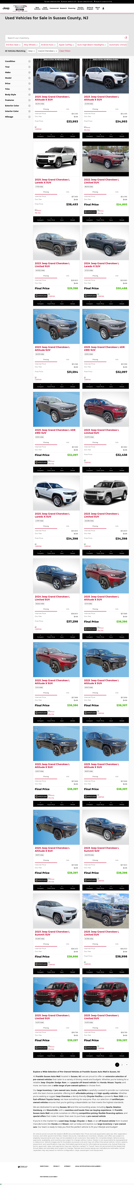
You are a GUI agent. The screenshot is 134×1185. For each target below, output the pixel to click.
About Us (97, 8)
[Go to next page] (127, 1065)
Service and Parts (80, 8)
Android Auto (48, 45)
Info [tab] (67, 109)
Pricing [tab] (46, 109)
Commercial (54, 8)
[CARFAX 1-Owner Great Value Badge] (52, 295)
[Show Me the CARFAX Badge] (52, 712)
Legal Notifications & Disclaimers (87, 1166)
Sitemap (67, 1166)
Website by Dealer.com (22, 1167)
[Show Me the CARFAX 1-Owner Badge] (88, 128)
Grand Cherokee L (46, 51)
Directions (44, 1166)
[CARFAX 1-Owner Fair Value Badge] (88, 545)
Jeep (30, 51)
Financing (71, 8)
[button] (56, 103)
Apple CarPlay (66, 45)
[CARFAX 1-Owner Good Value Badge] (39, 128)
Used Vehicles (45, 8)
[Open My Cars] (102, 8)
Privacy (56, 1166)
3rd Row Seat (13, 45)
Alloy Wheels (31, 45)
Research (63, 8)
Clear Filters (64, 51)
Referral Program (90, 8)
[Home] (6, 8)
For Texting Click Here (48, 1176)
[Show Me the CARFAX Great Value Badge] (101, 629)
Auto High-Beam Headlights (91, 45)
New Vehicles (37, 8)
